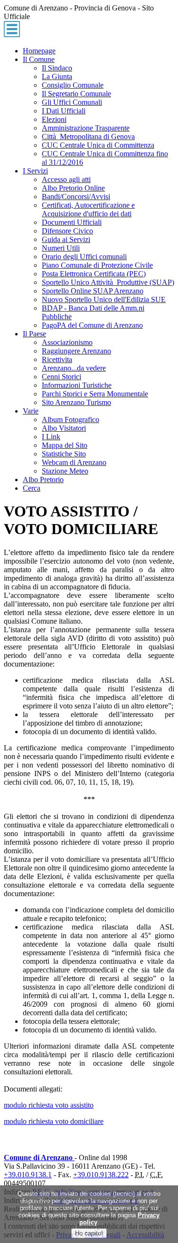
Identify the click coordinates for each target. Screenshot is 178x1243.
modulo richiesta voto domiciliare (53, 1121)
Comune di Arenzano (39, 1157)
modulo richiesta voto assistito (49, 1105)
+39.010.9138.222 (101, 1175)
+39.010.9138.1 (28, 1175)
